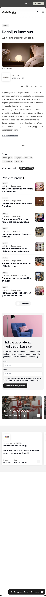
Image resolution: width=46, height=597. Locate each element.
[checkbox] (4, 379)
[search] (38, 12)
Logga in (27, 3)
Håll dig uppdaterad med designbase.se (25, 592)
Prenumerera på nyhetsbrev (15, 385)
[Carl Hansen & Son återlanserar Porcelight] (23, 202)
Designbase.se (18, 78)
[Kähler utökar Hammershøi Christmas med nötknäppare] (23, 247)
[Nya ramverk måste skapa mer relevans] (23, 232)
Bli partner (38, 3)
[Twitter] (31, 86)
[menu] (43, 12)
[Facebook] (22, 86)
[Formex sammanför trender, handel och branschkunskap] (23, 218)
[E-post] (36, 86)
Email (5, 369)
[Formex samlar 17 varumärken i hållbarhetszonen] (23, 262)
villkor (10, 381)
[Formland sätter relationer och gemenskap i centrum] (23, 291)
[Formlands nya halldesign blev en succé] (23, 277)
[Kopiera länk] (41, 86)
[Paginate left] (3, 407)
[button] (38, 415)
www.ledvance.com (10, 136)
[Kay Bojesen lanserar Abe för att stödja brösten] (23, 187)
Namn (5, 361)
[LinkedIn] (26, 86)
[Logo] (9, 12)
